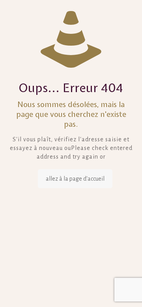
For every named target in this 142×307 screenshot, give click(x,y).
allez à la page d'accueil (75, 179)
